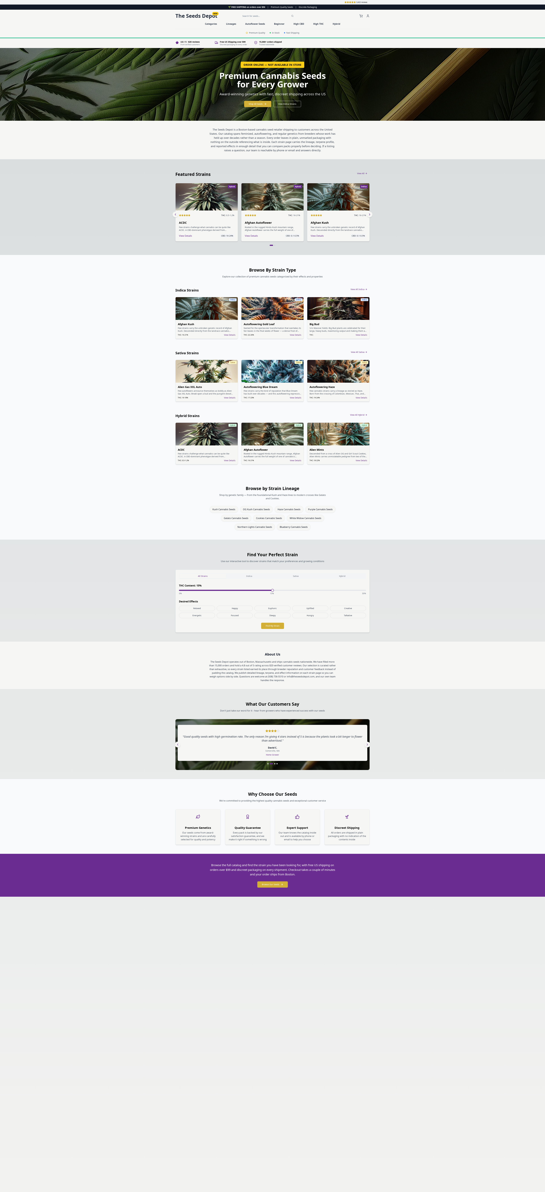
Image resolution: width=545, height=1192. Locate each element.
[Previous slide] (175, 214)
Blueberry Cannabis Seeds (294, 527)
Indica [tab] (249, 576)
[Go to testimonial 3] (272, 763)
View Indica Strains (287, 104)
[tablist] (272, 576)
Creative (348, 608)
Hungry (310, 615)
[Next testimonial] (367, 744)
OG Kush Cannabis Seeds (256, 509)
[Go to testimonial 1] (268, 763)
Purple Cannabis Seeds (320, 509)
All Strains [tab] (203, 576)
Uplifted (310, 608)
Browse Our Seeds (270, 884)
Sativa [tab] (296, 576)
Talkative (348, 615)
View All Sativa (357, 352)
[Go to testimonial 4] (276, 763)
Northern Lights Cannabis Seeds (254, 527)
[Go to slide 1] (271, 245)
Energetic (197, 615)
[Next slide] (369, 214)
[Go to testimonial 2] (270, 763)
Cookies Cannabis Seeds (269, 518)
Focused (235, 615)
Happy (235, 608)
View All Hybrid (357, 414)
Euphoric (272, 608)
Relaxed (197, 608)
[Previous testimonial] (178, 744)
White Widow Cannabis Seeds (305, 518)
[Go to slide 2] (274, 245)
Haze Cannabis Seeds (289, 509)
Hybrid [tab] (342, 576)
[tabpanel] (272, 606)
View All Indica (357, 289)
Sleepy (272, 615)
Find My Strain (272, 625)
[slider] (272, 590)
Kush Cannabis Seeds (223, 509)
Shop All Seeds (256, 104)
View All (360, 173)
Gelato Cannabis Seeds (236, 518)
